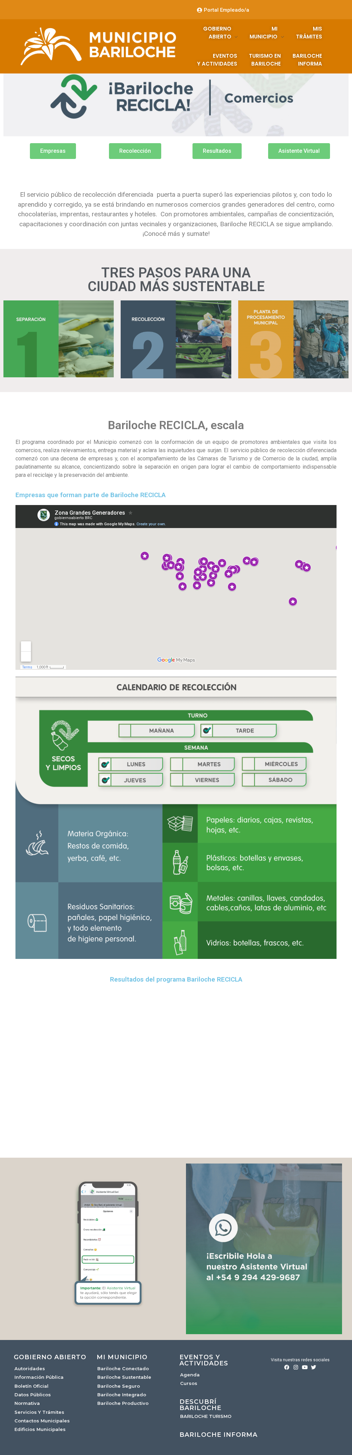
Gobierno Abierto (50, 1357)
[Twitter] (313, 1367)
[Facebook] (286, 1367)
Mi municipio (122, 1357)
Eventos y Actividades (203, 1360)
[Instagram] (295, 1367)
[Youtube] (304, 1367)
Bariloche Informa (218, 1435)
